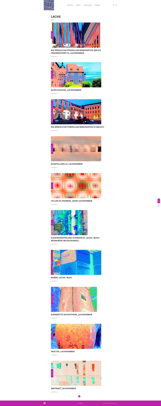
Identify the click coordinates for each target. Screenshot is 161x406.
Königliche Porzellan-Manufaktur (52, 111)
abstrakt (52, 373)
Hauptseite (70, 5)
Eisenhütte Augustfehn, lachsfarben (71, 314)
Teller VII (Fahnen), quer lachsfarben (71, 200)
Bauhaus (52, 74)
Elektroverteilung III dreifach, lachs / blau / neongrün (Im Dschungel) (75, 239)
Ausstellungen (87, 5)
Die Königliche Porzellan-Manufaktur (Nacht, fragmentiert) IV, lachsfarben (76, 51)
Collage (52, 35)
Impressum (97, 5)
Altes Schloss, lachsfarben (66, 90)
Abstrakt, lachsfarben (63, 388)
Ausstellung (52, 148)
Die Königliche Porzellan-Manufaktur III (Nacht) (77, 127)
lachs (52, 185)
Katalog (78, 5)
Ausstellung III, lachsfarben (67, 164)
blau (52, 222)
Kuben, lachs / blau (61, 277)
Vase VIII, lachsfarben (63, 351)
